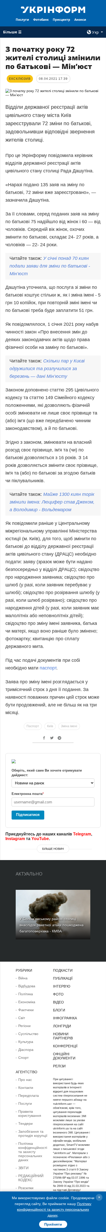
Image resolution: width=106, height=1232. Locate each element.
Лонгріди (62, 1026)
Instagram (15, 838)
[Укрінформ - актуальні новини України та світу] (53, 9)
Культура (25, 1042)
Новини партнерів (63, 1036)
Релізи (59, 1066)
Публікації (63, 978)
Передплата (28, 1095)
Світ (21, 1018)
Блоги (59, 1010)
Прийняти (53, 1224)
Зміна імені (69, 726)
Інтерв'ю (61, 986)
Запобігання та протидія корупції (32, 1133)
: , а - (52, 502)
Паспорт (32, 726)
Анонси (80, 19)
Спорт (23, 1058)
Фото (58, 994)
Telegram (82, 834)
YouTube (40, 838)
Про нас (25, 1080)
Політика (25, 994)
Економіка (26, 1002)
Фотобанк (41, 19)
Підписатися (28, 814)
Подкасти (63, 970)
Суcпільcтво (28, 1034)
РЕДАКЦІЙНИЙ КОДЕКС (30, 1178)
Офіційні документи (64, 1056)
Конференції (65, 1046)
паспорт (48, 668)
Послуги (22, 19)
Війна (23, 978)
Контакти (25, 1088)
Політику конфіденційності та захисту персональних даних (54, 1209)
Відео (58, 1002)
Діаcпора (25, 1050)
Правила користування (29, 1113)
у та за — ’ (47, 368)
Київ (50, 726)
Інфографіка (65, 1018)
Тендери (25, 1123)
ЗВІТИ (23, 1168)
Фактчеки (26, 1010)
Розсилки (25, 1188)
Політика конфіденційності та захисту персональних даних (32, 1151)
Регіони (24, 1026)
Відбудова (26, 986)
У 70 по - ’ (50, 266)
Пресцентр (61, 19)
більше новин (53, 848)
